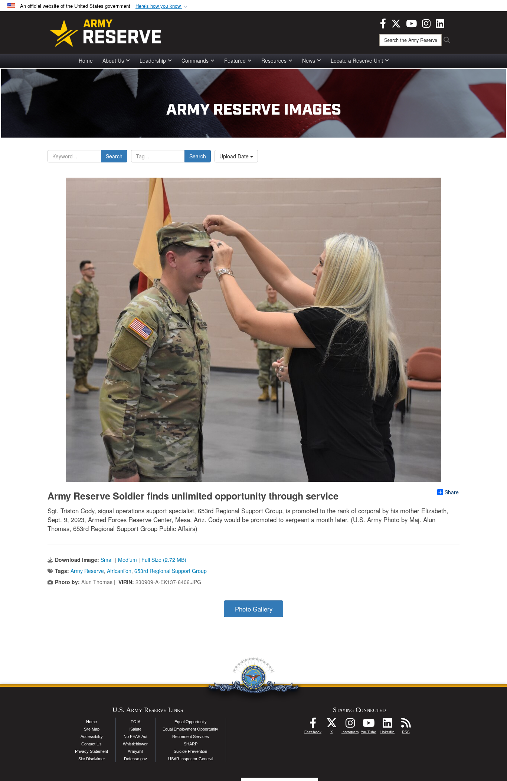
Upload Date (234, 156)
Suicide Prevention (190, 751)
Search (114, 156)
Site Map (91, 729)
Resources (274, 60)
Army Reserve (87, 570)
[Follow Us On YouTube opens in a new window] (368, 725)
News (308, 60)
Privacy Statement (91, 751)
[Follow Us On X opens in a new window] (331, 725)
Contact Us (91, 744)
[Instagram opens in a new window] (426, 22)
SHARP (190, 744)
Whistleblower (135, 744)
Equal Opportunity (190, 721)
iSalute (135, 729)
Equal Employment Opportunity (190, 729)
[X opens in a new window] (396, 22)
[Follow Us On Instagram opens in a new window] (350, 725)
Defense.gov (135, 759)
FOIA (135, 721)
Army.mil (135, 751)
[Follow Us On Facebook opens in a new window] (313, 725)
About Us (113, 60)
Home (86, 60)
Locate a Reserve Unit (357, 60)
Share (452, 492)
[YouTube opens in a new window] (411, 22)
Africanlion (119, 570)
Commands (195, 60)
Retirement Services (190, 736)
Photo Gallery (253, 608)
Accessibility (92, 736)
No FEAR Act (135, 736)
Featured (235, 60)
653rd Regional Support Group (170, 570)
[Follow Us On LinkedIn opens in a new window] (387, 725)
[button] (162, 6)
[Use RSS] (405, 725)
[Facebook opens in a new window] (383, 22)
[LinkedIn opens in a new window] (440, 22)
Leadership (153, 60)
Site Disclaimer (91, 759)
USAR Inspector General (190, 759)
